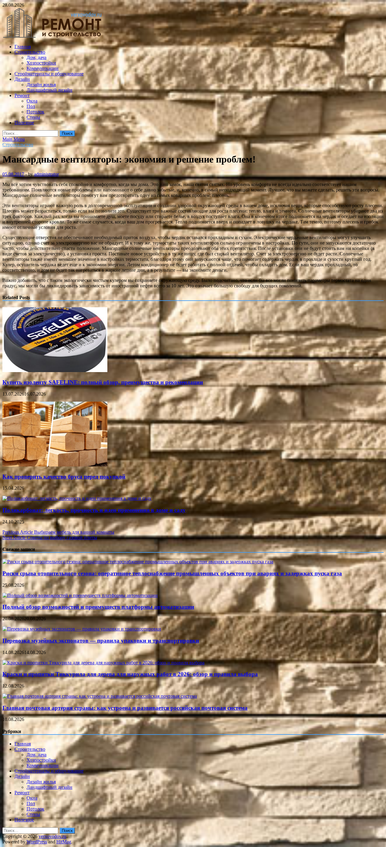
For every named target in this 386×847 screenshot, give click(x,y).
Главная (22, 46)
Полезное (24, 122)
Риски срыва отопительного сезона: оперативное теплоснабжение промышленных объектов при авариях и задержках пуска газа (172, 573)
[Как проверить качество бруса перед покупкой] (54, 464)
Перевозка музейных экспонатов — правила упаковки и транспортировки (100, 640)
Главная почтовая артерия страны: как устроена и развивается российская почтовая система (125, 708)
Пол (31, 106)
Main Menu (13, 139)
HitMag (63, 841)
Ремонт (22, 95)
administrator (46, 174)
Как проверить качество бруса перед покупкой (63, 476)
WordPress (37, 841)
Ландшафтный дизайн (49, 90)
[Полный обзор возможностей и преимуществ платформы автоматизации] (80, 595)
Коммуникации (43, 68)
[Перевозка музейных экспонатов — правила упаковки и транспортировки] (81, 628)
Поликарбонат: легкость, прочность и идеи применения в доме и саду (94, 510)
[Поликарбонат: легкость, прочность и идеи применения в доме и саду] (76, 498)
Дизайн (22, 79)
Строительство (29, 52)
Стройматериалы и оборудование (49, 73)
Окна (32, 100)
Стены (33, 117)
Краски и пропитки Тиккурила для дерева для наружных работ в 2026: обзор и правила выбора (130, 674)
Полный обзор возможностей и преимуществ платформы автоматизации (98, 607)
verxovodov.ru (52, 836)
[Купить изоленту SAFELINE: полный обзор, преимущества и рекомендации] (54, 370)
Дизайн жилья (41, 84)
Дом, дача (36, 57)
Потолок (35, 111)
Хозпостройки (41, 62)
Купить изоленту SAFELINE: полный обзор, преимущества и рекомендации (102, 382)
